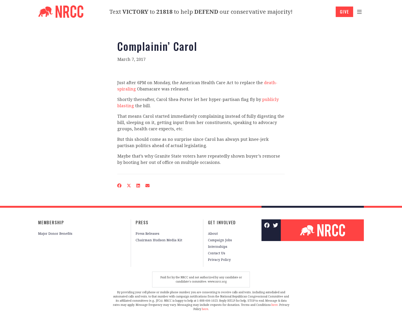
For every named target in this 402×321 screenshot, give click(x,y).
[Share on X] (129, 185)
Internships (217, 246)
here (274, 305)
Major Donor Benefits (55, 233)
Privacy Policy (219, 259)
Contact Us (216, 253)
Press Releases (147, 233)
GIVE (344, 12)
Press (142, 222)
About (213, 233)
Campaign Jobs (220, 240)
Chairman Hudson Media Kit (159, 240)
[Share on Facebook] (119, 185)
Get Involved (222, 222)
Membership (51, 222)
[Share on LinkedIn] (138, 185)
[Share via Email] (147, 185)
